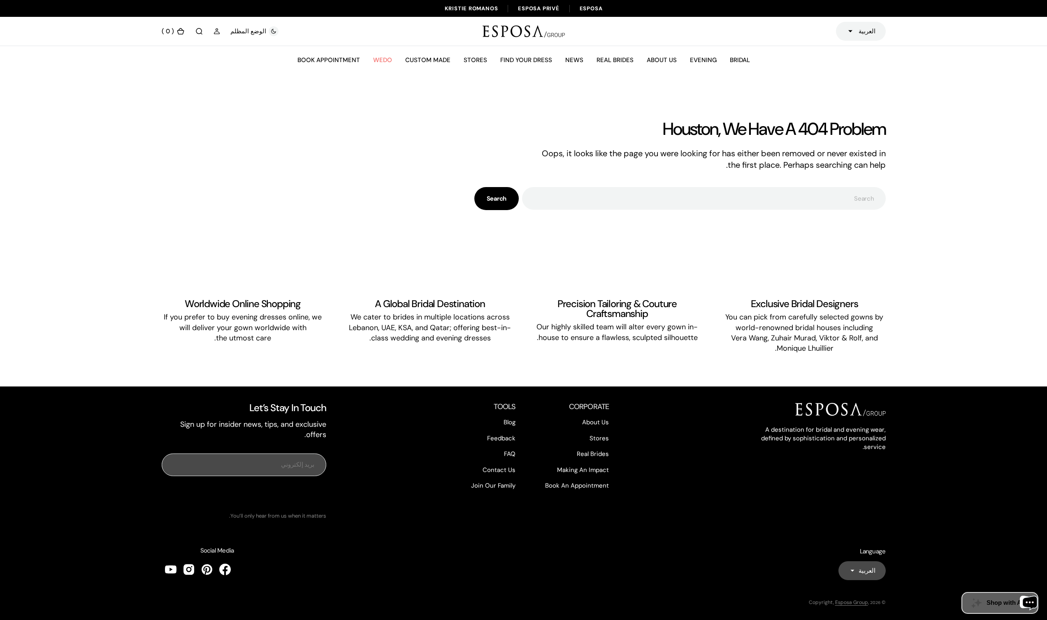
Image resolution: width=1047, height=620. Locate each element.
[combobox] (703, 198)
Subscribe (244, 494)
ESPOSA (591, 8)
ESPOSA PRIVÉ (538, 8)
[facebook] (225, 569)
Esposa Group (851, 602)
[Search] (199, 31)
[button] (217, 31)
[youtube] (171, 569)
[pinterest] (207, 569)
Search (496, 198)
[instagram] (189, 569)
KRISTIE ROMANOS (471, 8)
